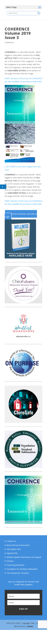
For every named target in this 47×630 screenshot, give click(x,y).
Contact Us (11, 541)
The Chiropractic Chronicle (18, 573)
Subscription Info (14, 549)
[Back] (3, 186)
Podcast (10, 561)
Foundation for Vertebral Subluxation (22, 569)
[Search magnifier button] (38, 13)
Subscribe (31, 214)
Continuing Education (15, 565)
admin (30, 626)
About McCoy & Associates (18, 545)
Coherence (9, 42)
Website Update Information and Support (24, 557)
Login (7, 217)
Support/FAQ (12, 553)
